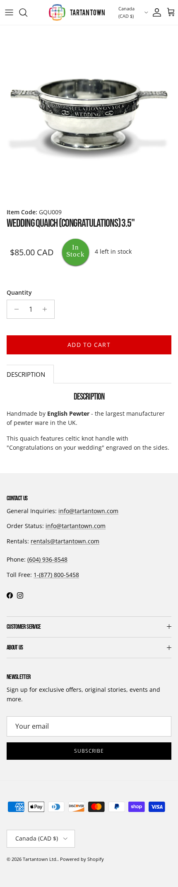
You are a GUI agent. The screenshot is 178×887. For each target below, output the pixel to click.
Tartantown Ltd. (40, 859)
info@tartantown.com (88, 511)
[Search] (27, 12)
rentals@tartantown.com (65, 541)
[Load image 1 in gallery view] (89, 114)
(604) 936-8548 (47, 559)
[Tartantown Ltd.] (77, 12)
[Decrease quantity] (14, 309)
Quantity (19, 292)
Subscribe (89, 750)
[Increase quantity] (47, 309)
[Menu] (9, 12)
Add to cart (88, 345)
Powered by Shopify (82, 859)
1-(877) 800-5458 (56, 575)
